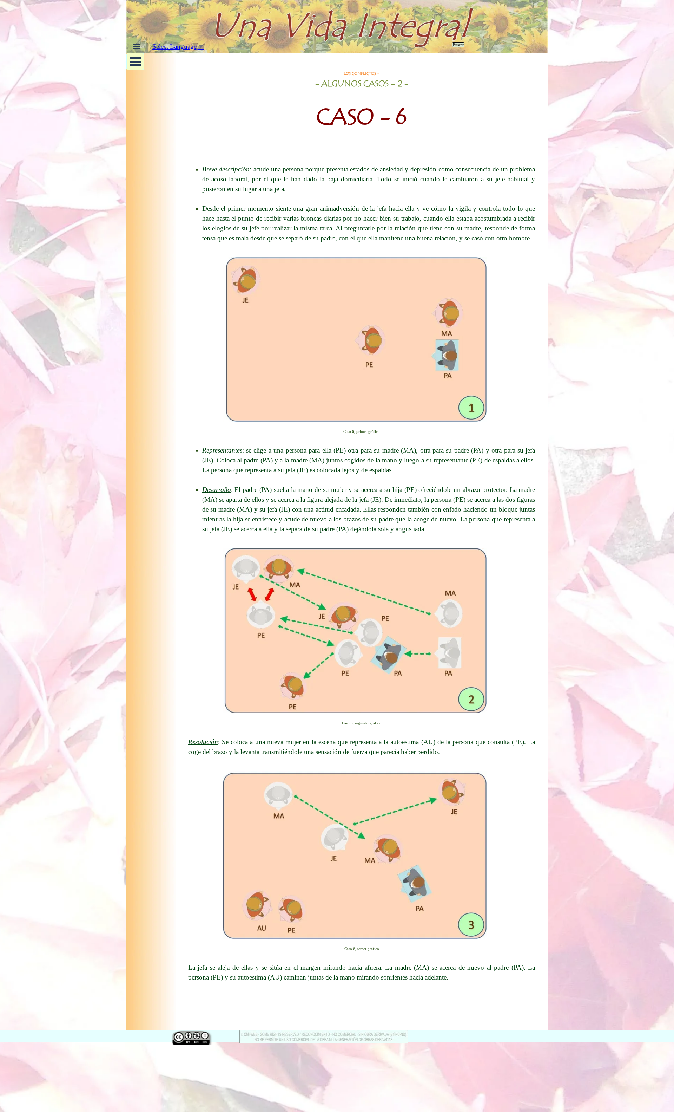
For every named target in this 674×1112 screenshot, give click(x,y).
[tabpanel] (362, 106)
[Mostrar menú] (137, 46)
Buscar (458, 45)
